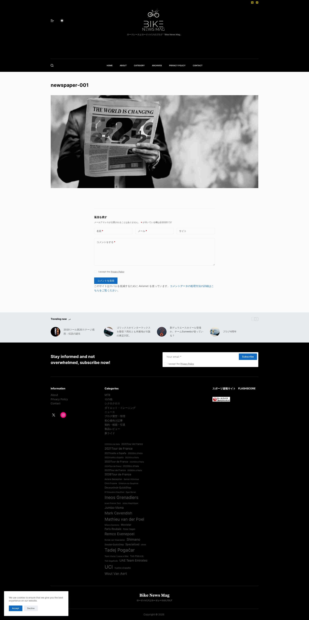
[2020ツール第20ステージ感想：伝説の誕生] (55, 332)
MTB (107, 394)
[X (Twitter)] (252, 2)
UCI (109, 567)
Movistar (126, 524)
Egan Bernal (131, 492)
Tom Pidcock (136, 556)
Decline (31, 608)
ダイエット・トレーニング (120, 407)
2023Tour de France (116, 461)
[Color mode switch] (62, 20)
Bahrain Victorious (131, 479)
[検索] (52, 65)
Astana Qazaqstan (113, 479)
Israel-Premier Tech (113, 503)
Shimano (133, 539)
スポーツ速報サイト (224, 388)
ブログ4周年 (230, 331)
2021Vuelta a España (115, 453)
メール (142, 231)
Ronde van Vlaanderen (115, 540)
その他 (108, 399)
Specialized (132, 544)
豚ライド (110, 433)
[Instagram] (257, 2)
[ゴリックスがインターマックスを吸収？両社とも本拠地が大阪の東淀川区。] (108, 332)
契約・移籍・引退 (115, 424)
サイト (182, 231)
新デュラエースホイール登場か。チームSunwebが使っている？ (186, 331)
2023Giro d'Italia (132, 458)
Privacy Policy (117, 271)
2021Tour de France (119, 448)
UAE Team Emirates (133, 560)
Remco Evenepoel (119, 534)
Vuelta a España (122, 568)
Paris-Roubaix (113, 528)
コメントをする (106, 242)
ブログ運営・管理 (115, 416)
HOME (109, 65)
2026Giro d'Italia (134, 470)
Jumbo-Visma (114, 507)
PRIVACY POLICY (177, 65)
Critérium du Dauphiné (128, 483)
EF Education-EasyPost (114, 492)
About (54, 394)
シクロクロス (112, 403)
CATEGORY (139, 65)
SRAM (143, 545)
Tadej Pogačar (120, 550)
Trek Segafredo (111, 561)
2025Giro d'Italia (131, 466)
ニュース (110, 412)
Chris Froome (111, 483)
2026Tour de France (118, 474)
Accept (15, 608)
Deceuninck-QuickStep (118, 487)
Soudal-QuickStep (114, 544)
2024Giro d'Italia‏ (137, 462)
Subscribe (248, 356)
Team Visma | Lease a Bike (116, 556)
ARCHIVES (157, 65)
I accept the (111, 271)
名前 (100, 231)
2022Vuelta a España (114, 457)
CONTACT (197, 65)
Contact (56, 403)
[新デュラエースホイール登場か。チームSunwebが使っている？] (162, 332)
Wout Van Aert (116, 574)
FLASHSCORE (247, 388)
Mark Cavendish (118, 513)
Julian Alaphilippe (130, 503)
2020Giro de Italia (112, 444)
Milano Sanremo (112, 525)
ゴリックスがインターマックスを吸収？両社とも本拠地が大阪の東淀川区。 (133, 331)
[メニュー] (52, 20)
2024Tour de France (113, 466)
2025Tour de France (115, 470)
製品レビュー (112, 428)
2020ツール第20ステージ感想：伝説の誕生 (79, 331)
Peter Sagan (129, 529)
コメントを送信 (105, 280)
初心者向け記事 (114, 420)
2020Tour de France (132, 444)
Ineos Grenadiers (121, 497)
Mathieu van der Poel (124, 519)
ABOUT (123, 65)
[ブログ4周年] (215, 332)
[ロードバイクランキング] (221, 399)
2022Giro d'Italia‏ (135, 453)
